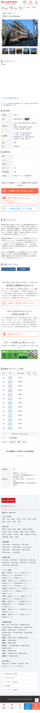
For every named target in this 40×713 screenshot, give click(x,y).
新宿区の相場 (5, 562)
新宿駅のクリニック (13, 601)
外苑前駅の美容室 (25, 624)
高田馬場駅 (5, 537)
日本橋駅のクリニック (26, 596)
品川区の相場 (14, 562)
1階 (3, 377)
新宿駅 (4, 529)
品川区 (29, 519)
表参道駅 (9, 534)
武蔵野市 (4, 656)
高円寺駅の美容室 (12, 653)
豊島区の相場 (23, 562)
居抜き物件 (6, 542)
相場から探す (6, 557)
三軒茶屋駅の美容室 (14, 645)
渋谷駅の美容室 (22, 630)
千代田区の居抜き (17, 547)
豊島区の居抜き (26, 550)
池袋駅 (21, 532)
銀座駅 (26, 532)
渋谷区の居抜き (6, 544)
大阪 (23, 509)
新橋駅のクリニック (19, 578)
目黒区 (34, 519)
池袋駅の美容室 (12, 643)
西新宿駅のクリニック (26, 601)
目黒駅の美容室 (12, 640)
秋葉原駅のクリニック (22, 591)
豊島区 (4, 521)
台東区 (14, 521)
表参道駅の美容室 (18, 627)
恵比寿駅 (15, 532)
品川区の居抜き (27, 547)
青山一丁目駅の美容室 (12, 624)
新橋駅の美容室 (28, 627)
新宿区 (13, 519)
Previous (3, 33)
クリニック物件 (7, 570)
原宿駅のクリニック (7, 583)
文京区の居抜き (6, 552)
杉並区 (4, 653)
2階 (3, 381)
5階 (3, 419)
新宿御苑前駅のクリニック (9, 604)
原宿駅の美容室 (12, 630)
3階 (3, 390)
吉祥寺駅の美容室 (13, 656)
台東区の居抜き (6, 550)
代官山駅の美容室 (18, 632)
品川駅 (10, 532)
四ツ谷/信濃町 (13, 438)
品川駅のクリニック (7, 578)
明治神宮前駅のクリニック (21, 583)
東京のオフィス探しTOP (8, 512)
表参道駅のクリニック (12, 572)
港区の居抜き (25, 544)
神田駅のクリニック (7, 593)
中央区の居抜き (6, 547)
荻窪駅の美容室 (23, 653)
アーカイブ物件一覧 (17, 666)
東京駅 (14, 529)
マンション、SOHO (8, 269)
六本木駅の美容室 (7, 627)
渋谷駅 (9, 529)
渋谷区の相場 (13, 560)
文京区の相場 (31, 562)
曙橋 (19, 442)
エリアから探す (7, 516)
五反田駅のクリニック (26, 609)
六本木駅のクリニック (26, 572)
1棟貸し (27, 663)
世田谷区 (4, 645)
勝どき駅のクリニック (20, 599)
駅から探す (6, 526)
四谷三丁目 (12, 442)
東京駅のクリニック (14, 588)
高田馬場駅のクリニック (24, 604)
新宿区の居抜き (16, 544)
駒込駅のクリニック (7, 617)
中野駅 (16, 537)
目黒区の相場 (14, 565)
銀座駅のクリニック (13, 596)
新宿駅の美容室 (12, 637)
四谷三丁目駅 (17, 123)
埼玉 (11, 509)
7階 (3, 428)
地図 (27, 119)
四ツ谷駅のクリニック (8, 606)
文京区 (9, 521)
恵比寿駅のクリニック (26, 580)
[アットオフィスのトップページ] (9, 2)
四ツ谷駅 (16, 129)
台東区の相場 (5, 565)
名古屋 (19, 509)
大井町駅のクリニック (8, 612)
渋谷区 (4, 519)
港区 (8, 519)
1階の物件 (21, 663)
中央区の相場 (31, 560)
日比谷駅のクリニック (8, 591)
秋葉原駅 (30, 529)
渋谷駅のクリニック (13, 580)
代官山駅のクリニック (20, 585)
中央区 (24, 519)
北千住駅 (33, 534)
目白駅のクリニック (25, 614)
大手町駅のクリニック (27, 588)
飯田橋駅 (27, 534)
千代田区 (18, 519)
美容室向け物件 (7, 622)
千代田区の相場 (22, 560)
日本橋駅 (32, 532)
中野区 (19, 521)
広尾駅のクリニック (7, 585)
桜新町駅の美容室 (7, 648)
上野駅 (21, 534)
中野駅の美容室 (12, 650)
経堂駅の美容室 (25, 645)
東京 (3, 509)
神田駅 (19, 529)
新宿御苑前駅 (17, 137)
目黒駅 (11, 537)
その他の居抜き (16, 552)
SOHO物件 (14, 663)
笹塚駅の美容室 (6, 635)
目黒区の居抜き (16, 550)
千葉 (15, 509)
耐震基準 (23, 269)
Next (36, 33)
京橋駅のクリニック (7, 599)
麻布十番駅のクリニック (21, 575)
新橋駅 (24, 529)
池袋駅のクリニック (13, 614)
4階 (3, 407)
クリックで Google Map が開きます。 (10, 98)
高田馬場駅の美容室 (23, 637)
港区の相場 (5, 560)
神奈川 (7, 509)
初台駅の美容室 (28, 632)
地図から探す (5, 663)
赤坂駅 (4, 534)
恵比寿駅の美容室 (7, 632)
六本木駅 (15, 534)
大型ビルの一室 (6, 666)
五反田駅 (4, 532)
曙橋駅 (15, 127)
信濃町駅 (16, 138)
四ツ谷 (24, 442)
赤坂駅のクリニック (7, 575)
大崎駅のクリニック (13, 609)
